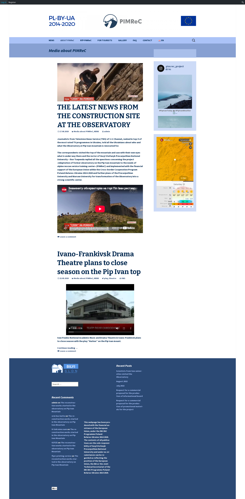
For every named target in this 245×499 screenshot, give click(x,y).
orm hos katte (58, 416)
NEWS (51, 40)
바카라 (55, 442)
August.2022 (121, 381)
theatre (112, 278)
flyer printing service (61, 456)
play (106, 278)
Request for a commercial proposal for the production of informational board (129, 393)
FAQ (135, 40)
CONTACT (147, 40)
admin (107, 131)
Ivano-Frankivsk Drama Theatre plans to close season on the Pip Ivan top (99, 263)
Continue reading (67, 347)
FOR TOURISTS (105, 40)
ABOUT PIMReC (67, 40)
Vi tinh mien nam (59, 429)
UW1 (123, 278)
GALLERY (122, 40)
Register (12, 2)
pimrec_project (174, 77)
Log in (3, 2)
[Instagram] (188, 105)
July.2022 (120, 385)
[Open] (175, 92)
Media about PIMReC (83, 131)
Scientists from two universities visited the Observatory (129, 374)
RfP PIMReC (85, 40)
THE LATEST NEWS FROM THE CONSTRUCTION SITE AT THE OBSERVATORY (98, 116)
